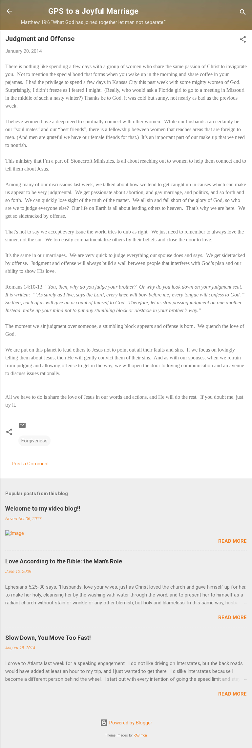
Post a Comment (30, 464)
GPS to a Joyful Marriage (93, 11)
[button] (243, 40)
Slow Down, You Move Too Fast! (48, 637)
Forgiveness (34, 441)
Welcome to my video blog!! (42, 508)
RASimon (140, 735)
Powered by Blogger (130, 723)
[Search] (243, 13)
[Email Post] (22, 428)
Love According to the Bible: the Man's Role (63, 561)
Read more (232, 541)
